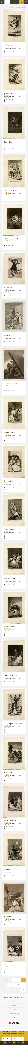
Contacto (14, 1001)
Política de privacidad (14, 1013)
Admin (14, 1017)
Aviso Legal (14, 1009)
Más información (18, 1039)
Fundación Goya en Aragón (10, 997)
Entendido (6, 1039)
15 (23, 989)
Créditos (14, 1005)
